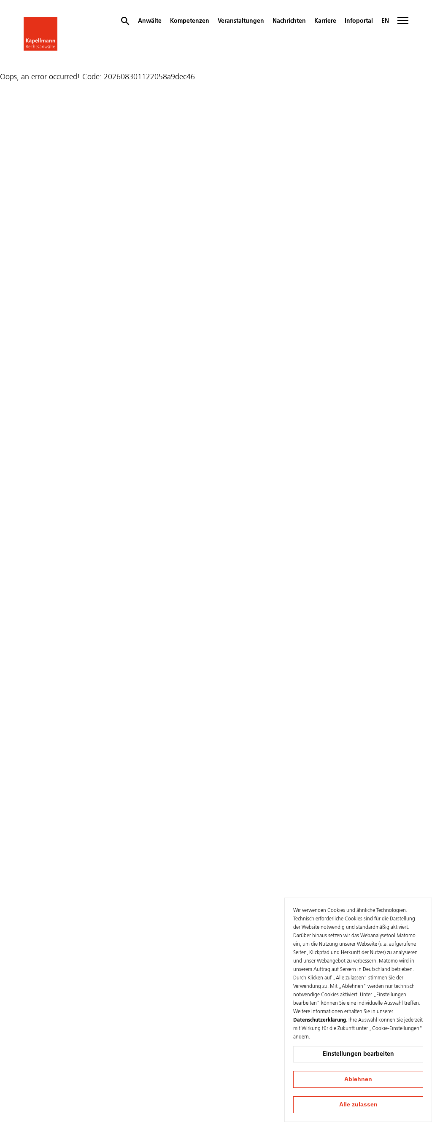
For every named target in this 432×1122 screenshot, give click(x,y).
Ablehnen (358, 1079)
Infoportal (359, 21)
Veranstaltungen (241, 21)
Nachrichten (289, 21)
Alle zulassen (358, 1104)
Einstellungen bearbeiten (358, 1054)
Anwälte (150, 21)
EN (385, 21)
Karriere (325, 21)
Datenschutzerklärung (319, 1020)
